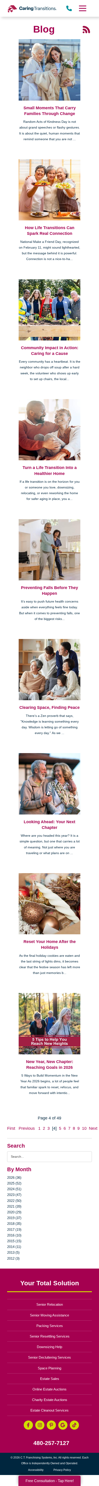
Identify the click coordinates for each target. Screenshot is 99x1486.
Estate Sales (49, 1379)
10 (84, 1128)
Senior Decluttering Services (49, 1357)
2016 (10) (14, 1235)
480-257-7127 (51, 1443)
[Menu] (82, 8)
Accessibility (36, 1470)
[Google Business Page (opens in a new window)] (62, 1425)
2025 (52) (14, 1183)
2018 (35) (14, 1224)
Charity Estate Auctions (49, 1400)
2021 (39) (14, 1206)
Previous (27, 1128)
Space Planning (49, 1368)
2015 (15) (14, 1241)
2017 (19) (14, 1229)
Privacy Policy (62, 1470)
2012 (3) (13, 1258)
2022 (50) (14, 1201)
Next (93, 1128)
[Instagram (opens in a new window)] (39, 1425)
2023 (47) (14, 1195)
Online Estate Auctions (49, 1389)
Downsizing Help (49, 1347)
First (11, 1128)
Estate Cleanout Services (49, 1410)
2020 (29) (14, 1212)
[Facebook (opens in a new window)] (28, 1425)
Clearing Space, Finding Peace (49, 707)
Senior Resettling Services (50, 1336)
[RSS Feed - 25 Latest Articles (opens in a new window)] (86, 29)
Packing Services (49, 1326)
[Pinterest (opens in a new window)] (51, 1425)
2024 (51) (14, 1189)
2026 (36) (14, 1177)
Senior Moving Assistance (49, 1315)
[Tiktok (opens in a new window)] (74, 1425)
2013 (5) (13, 1252)
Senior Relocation (49, 1304)
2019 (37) (14, 1218)
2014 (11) (14, 1247)
